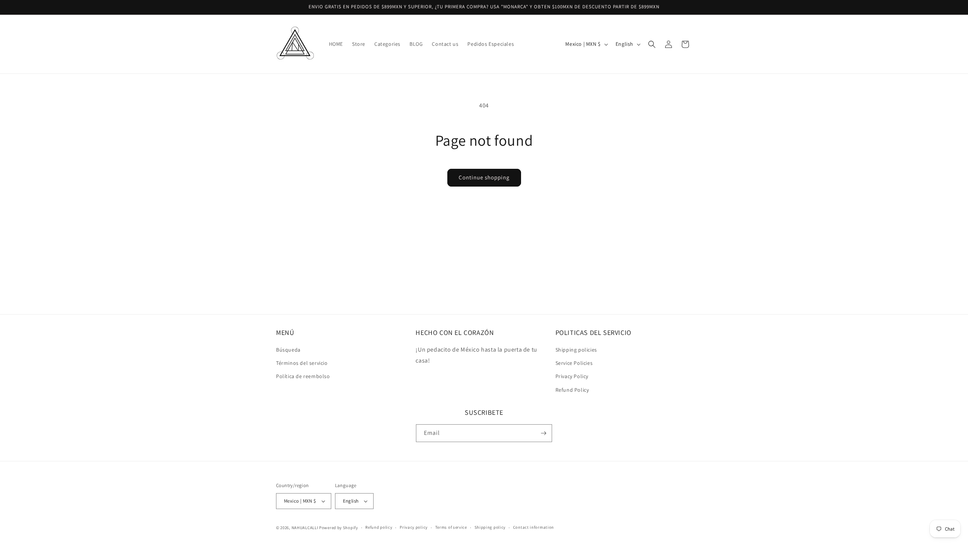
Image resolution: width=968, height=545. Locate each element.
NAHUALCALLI (305, 527)
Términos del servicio (302, 363)
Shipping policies (576, 349)
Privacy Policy (571, 376)
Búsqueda (288, 349)
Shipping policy (490, 527)
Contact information (533, 527)
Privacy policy (414, 527)
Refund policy (378, 527)
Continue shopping (484, 177)
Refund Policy (572, 389)
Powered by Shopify (338, 527)
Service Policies (574, 363)
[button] (652, 44)
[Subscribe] (543, 433)
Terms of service (451, 527)
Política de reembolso (303, 376)
